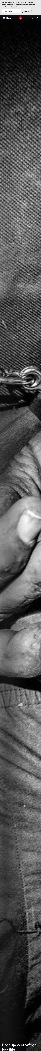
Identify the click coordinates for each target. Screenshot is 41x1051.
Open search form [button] (33, 18)
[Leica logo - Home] (20, 18)
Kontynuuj (27, 11)
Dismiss (34, 11)
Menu (8, 18)
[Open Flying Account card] (37, 18)
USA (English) (7, 11)
